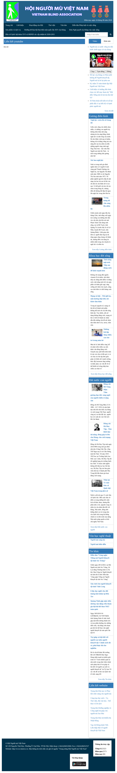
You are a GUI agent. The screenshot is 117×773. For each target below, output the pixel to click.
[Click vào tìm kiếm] (110, 34)
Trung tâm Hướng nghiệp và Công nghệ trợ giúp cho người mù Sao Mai (100, 710)
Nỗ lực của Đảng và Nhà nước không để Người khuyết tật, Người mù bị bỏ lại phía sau (101, 77)
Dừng (109, 71)
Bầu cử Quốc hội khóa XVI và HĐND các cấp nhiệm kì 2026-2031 (30, 34)
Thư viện (52, 25)
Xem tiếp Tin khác (105, 679)
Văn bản (64, 25)
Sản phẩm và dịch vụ (13, 30)
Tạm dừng (100, 71)
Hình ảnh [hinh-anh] (107, 41)
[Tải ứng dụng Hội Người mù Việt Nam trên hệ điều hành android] (79, 764)
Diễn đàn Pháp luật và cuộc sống (84, 25)
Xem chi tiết (109, 111)
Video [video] (95, 41)
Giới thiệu (20, 25)
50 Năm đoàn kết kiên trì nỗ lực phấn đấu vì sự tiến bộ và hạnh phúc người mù (101, 103)
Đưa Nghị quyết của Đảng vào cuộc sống (84, 30)
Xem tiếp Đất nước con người (98, 528)
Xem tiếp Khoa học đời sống (101, 374)
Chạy (93, 71)
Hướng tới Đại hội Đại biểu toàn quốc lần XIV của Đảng (45, 30)
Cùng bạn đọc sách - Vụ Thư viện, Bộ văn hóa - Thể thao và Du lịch (100, 701)
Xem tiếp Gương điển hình (102, 249)
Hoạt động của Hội (36, 25)
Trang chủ (9, 25)
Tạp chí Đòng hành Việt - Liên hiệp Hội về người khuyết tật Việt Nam (99, 727)
